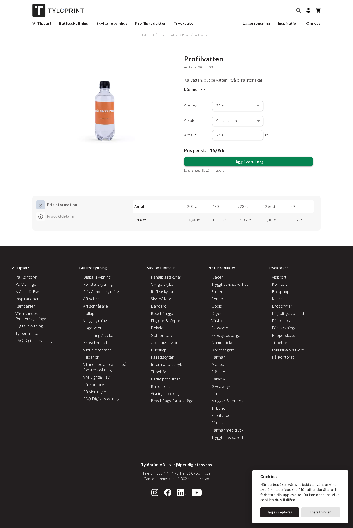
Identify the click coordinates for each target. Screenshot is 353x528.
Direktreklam (283, 320)
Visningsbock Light (167, 393)
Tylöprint (148, 35)
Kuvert (278, 299)
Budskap (159, 350)
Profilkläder (221, 415)
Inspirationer (27, 299)
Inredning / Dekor (99, 335)
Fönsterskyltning (98, 284)
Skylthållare (161, 299)
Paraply (218, 379)
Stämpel (218, 371)
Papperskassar (285, 335)
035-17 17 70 (167, 473)
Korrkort (279, 284)
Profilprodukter (150, 23)
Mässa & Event (29, 291)
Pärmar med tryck (227, 430)
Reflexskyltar (162, 291)
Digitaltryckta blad (288, 313)
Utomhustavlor (164, 342)
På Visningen (26, 284)
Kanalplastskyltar (166, 277)
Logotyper (92, 328)
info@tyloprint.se (197, 473)
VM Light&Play (96, 377)
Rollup (88, 313)
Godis (216, 306)
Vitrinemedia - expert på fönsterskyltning (104, 367)
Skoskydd (219, 328)
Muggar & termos (227, 400)
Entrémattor (222, 291)
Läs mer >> (194, 89)
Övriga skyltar (163, 284)
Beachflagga (162, 313)
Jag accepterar (279, 512)
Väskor (217, 320)
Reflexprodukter (165, 379)
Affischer (91, 299)
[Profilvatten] (104, 103)
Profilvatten (201, 35)
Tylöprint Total (28, 333)
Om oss (313, 23)
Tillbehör (91, 357)
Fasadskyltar (162, 357)
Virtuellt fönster (97, 350)
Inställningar (320, 512)
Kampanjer (25, 306)
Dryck (186, 35)
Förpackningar (285, 328)
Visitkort (279, 277)
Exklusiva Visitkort (288, 350)
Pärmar (218, 357)
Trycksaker (184, 23)
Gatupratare (162, 335)
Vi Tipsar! (41, 23)
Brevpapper (282, 291)
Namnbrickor (223, 342)
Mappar (218, 364)
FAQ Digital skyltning (33, 340)
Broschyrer (282, 306)
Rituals (217, 393)
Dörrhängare (223, 350)
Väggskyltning (95, 320)
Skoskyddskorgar (226, 335)
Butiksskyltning (74, 23)
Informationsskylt (166, 364)
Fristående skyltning (101, 291)
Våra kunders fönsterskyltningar (31, 316)
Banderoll (160, 306)
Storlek (190, 105)
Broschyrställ (95, 342)
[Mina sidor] (307, 10)
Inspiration (288, 23)
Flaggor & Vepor (166, 320)
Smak (189, 121)
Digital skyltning (29, 326)
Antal (190, 135)
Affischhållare (95, 306)
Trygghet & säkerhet (229, 284)
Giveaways (221, 386)
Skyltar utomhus (112, 23)
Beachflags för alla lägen (173, 400)
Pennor (218, 299)
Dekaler (158, 328)
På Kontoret (26, 277)
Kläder (217, 277)
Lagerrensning (256, 23)
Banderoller (161, 386)
